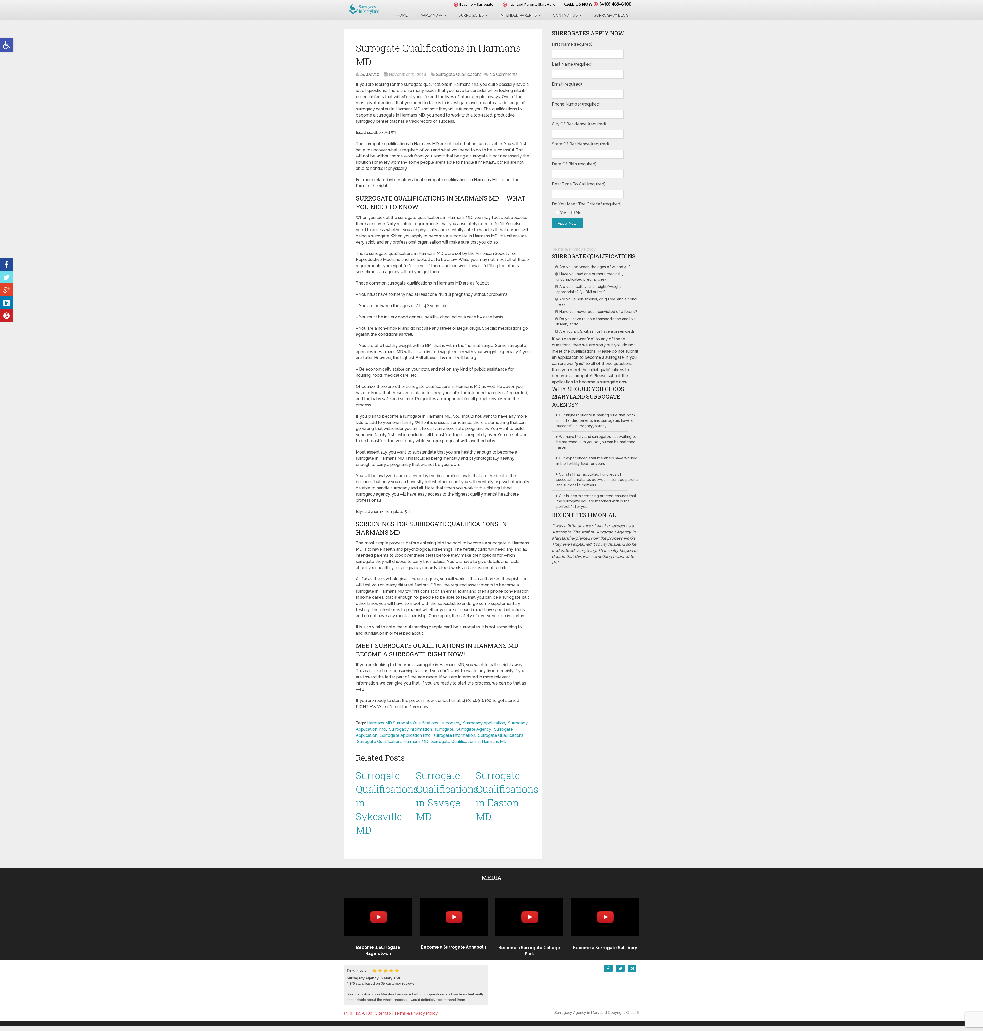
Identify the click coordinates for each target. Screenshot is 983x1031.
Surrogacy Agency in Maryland (580, 1013)
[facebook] (6, 264)
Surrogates (471, 15)
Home (402, 15)
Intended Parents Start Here (531, 4)
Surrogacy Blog (611, 15)
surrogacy (450, 723)
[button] (6, 45)
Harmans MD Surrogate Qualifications (402, 723)
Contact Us (565, 15)
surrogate (444, 729)
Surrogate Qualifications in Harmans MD (469, 741)
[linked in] (6, 302)
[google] (6, 289)
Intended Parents (518, 15)
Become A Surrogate (476, 4)
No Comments (503, 74)
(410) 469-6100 (615, 4)
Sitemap (383, 1013)
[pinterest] (6, 315)
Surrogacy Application (484, 723)
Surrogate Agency (473, 729)
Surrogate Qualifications (459, 74)
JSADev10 (369, 74)
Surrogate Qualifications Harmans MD (392, 741)
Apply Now (432, 15)
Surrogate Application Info (405, 735)
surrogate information (454, 735)
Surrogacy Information (410, 729)
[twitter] (6, 277)
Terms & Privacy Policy (574, 249)
